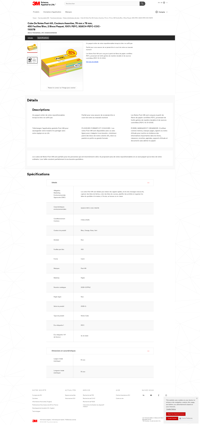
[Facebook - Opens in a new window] (158, 395)
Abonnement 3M (70, 398)
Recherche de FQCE (89, 401)
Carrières (35, 398)
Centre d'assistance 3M (123, 395)
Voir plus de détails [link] (92, 62)
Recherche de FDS (88, 395)
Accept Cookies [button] (172, 418)
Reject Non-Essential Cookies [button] (176, 414)
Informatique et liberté (58, 419)
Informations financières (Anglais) (42, 401)
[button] (186, 418)
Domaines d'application (52, 12)
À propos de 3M (37, 395)
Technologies (36, 411)
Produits (36, 12)
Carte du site (119, 398)
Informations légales (45, 419)
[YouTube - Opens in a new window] (151, 395)
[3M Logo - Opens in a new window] (44, 4)
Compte (161, 12)
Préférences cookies (70, 419)
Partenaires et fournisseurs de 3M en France (45, 405)
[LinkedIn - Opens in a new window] (143, 395)
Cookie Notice (171, 409)
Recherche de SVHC (89, 398)
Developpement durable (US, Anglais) (43, 408)
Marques (68, 12)
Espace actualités (70, 395)
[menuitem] (30, 37)
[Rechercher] (142, 4)
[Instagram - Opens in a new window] (166, 395)
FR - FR (160, 2)
